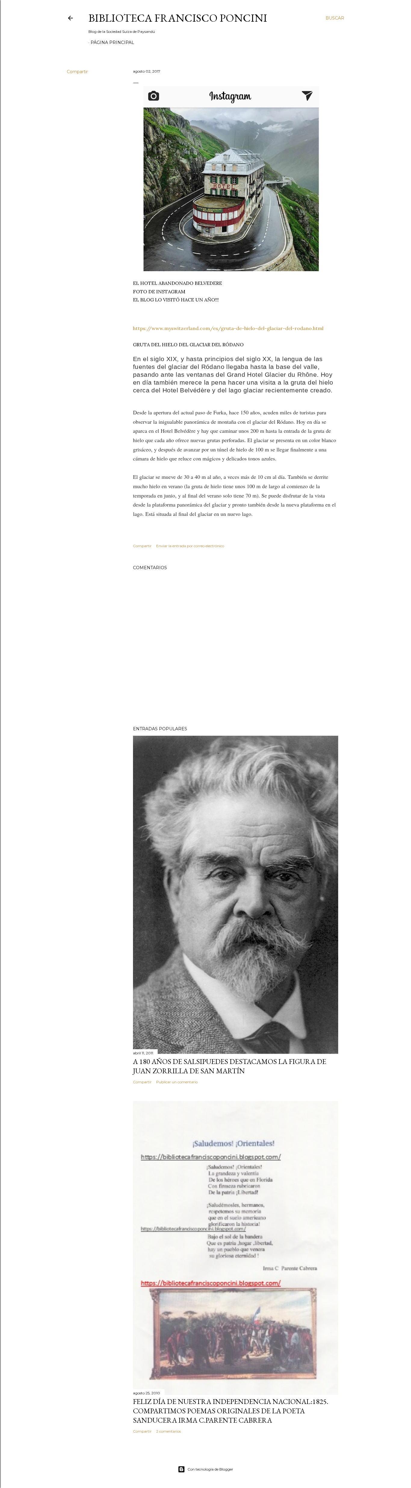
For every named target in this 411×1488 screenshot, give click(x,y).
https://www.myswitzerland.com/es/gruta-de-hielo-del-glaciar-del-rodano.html (228, 328)
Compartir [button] (77, 71)
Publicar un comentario (177, 1082)
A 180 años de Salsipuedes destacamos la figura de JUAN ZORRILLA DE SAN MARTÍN (229, 1066)
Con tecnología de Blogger (210, 1469)
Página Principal (112, 42)
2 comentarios (168, 1431)
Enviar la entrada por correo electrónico (190, 546)
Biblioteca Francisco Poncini (177, 18)
